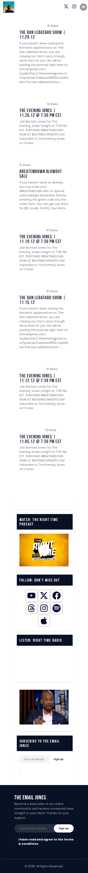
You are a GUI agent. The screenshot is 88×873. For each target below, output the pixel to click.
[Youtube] (31, 595)
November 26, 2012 (32, 104)
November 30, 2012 (32, 26)
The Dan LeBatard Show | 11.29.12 (42, 34)
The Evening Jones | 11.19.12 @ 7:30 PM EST (40, 239)
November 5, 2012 (31, 430)
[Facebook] (56, 595)
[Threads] (31, 608)
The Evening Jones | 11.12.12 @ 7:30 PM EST (40, 378)
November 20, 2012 (49, 159)
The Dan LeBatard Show (37, 20)
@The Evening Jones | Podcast (41, 98)
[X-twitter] (44, 595)
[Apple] (44, 621)
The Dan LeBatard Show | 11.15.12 (42, 300)
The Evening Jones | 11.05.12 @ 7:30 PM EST (40, 439)
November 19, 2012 (31, 230)
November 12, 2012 (31, 369)
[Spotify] (56, 608)
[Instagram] (44, 608)
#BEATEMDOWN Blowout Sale (40, 174)
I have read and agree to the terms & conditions (46, 772)
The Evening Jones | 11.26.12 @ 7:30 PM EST (40, 113)
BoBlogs (27, 159)
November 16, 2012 (31, 291)
